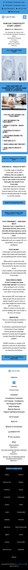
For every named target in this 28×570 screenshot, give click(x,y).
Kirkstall (21, 519)
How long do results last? (11, 148)
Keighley (7, 519)
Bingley (21, 482)
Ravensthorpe (7, 549)
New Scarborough (21, 527)
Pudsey (7, 542)
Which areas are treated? (14, 144)
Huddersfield (21, 512)
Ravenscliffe (21, 542)
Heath (21, 504)
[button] (24, 17)
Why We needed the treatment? (10, 121)
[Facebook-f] (14, 382)
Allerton (21, 474)
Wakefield (21, 549)
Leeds (7, 512)
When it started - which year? (13, 126)
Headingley (21, 497)
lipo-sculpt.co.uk (20, 564)
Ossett (21, 534)
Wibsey (14, 557)
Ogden (7, 534)
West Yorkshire (17, 468)
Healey (7, 504)
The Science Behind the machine (12, 136)
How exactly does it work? (11, 131)
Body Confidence (14, 445)
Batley (7, 474)
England (8, 468)
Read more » (14, 447)
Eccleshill (7, 497)
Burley (21, 489)
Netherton (7, 527)
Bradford (7, 489)
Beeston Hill (7, 482)
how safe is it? (10, 141)
